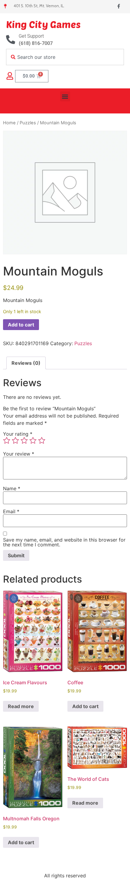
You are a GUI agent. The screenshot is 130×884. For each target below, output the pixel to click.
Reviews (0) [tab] (26, 363)
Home (9, 123)
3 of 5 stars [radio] (24, 440)
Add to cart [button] (85, 706)
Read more (21, 706)
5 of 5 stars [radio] (41, 440)
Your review (18, 453)
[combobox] (65, 57)
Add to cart (21, 325)
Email (11, 511)
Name (11, 488)
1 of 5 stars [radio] (6, 440)
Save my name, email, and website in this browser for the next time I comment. (64, 542)
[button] (65, 96)
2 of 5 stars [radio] (15, 440)
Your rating (17, 433)
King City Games (43, 24)
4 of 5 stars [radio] (33, 440)
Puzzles (28, 123)
